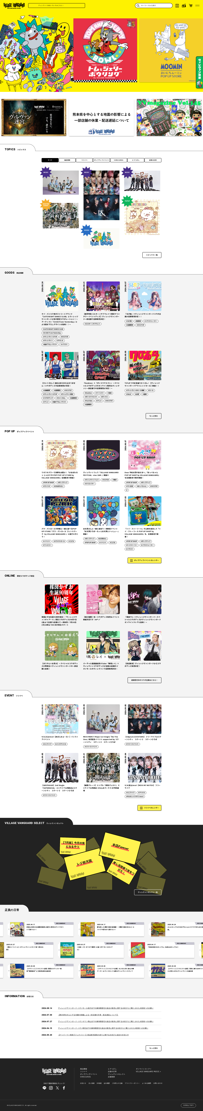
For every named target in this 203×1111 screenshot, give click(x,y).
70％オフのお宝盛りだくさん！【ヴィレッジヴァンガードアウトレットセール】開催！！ (142, 384)
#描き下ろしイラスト (50, 344)
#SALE (128, 394)
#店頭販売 (129, 325)
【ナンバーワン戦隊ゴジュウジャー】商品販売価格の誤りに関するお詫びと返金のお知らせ (93, 1035)
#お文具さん (102, 539)
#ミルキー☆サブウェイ (92, 324)
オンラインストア (143, 1069)
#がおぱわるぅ (58, 486)
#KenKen (88, 393)
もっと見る (153, 416)
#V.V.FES (105, 480)
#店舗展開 (46, 390)
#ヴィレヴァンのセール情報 (135, 390)
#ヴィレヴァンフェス (92, 480)
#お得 (137, 394)
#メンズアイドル (60, 744)
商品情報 (67, 160)
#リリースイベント (91, 747)
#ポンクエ (104, 397)
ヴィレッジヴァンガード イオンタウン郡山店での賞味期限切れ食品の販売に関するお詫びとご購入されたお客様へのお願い (105, 1021)
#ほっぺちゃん (141, 486)
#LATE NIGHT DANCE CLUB (53, 329)
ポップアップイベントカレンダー (146, 560)
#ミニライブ (47, 744)
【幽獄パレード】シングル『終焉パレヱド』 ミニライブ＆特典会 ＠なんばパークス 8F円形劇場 (101, 788)
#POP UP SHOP (48, 482)
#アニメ (46, 402)
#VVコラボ (64, 337)
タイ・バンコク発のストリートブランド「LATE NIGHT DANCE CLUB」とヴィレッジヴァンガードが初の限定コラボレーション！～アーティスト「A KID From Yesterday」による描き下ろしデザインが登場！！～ (60, 319)
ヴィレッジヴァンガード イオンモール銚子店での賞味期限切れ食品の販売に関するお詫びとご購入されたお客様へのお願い (105, 1008)
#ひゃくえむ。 (61, 398)
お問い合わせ (157, 1083)
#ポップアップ (62, 482)
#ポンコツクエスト (91, 397)
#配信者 (138, 321)
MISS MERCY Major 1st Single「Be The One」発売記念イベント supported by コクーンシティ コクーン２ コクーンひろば (101, 739)
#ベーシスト (100, 393)
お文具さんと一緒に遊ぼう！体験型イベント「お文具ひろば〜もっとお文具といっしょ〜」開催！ (101, 531)
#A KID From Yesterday (52, 333)
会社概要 (107, 1083)
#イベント (46, 541)
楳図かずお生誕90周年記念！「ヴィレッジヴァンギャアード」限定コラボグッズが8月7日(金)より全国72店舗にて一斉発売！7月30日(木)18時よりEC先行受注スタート (59, 621)
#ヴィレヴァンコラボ (50, 337)
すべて (50, 160)
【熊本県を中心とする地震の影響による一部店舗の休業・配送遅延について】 (88, 1015)
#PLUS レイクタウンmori (134, 796)
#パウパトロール (59, 541)
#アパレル (60, 341)
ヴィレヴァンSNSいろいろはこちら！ (72, 5)
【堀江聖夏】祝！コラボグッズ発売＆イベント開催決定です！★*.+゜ (101, 618)
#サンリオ (46, 486)
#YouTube (88, 401)
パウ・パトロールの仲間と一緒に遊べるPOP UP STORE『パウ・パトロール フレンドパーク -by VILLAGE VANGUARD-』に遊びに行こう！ (60, 533)
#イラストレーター (150, 321)
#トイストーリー (131, 545)
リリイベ (84, 160)
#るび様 (129, 321)
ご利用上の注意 (117, 1083)
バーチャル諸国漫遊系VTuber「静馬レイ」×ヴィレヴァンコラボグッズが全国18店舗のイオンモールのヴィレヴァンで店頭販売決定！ (101, 666)
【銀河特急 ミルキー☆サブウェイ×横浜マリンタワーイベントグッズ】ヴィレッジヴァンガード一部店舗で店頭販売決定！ (101, 317)
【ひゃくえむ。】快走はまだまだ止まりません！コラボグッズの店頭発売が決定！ (58, 384)
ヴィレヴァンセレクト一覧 (148, 892)
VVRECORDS (118, 160)
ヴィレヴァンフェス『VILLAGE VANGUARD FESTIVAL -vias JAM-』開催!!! (101, 473)
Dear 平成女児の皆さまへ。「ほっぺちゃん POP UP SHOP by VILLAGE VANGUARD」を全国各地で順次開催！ (142, 475)
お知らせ (83, 1083)
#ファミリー (47, 545)
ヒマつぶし (136, 160)
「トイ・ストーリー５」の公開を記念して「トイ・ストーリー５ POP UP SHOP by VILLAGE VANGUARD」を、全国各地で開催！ (143, 533)
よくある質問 (146, 1083)
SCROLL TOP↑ (188, 1105)
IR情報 (99, 1083)
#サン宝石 (129, 486)
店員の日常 (153, 160)
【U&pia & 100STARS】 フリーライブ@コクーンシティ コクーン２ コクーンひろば (143, 738)
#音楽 (109, 393)
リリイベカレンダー (151, 808)
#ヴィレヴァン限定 (67, 394)
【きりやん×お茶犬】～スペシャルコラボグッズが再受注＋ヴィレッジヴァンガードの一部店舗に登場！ (60, 666)
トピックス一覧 (152, 255)
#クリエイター (89, 484)
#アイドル (141, 793)
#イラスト (64, 344)
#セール (150, 390)
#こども (71, 541)
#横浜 (115, 480)
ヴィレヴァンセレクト (116, 1074)
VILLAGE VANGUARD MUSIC (147, 1071)
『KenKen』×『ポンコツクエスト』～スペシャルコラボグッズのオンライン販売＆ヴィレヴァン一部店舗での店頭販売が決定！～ (101, 386)
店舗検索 (111, 1077)
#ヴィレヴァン (48, 341)
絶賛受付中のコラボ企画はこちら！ (144, 680)
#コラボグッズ (48, 398)
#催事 (145, 394)
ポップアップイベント (101, 160)
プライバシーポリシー (132, 1083)
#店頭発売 (73, 398)
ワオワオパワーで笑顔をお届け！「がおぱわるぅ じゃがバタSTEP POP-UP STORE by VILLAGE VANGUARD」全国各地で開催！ (60, 475)
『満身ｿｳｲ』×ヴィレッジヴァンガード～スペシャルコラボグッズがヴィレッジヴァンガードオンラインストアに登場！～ (143, 620)
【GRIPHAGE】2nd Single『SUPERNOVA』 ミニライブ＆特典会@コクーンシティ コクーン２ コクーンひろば (59, 788)
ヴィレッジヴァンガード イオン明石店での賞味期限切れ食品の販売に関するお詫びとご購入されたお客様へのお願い (103, 1028)
